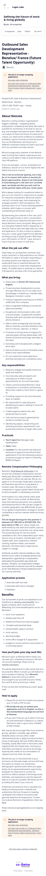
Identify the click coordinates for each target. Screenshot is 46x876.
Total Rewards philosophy (22, 471)
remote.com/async (10, 664)
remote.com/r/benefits (24, 602)
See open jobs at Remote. (18, 80)
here (4, 802)
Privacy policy (17, 871)
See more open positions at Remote (23, 849)
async (35, 621)
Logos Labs (18, 7)
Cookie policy (28, 871)
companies (10, 31)
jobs (19, 31)
